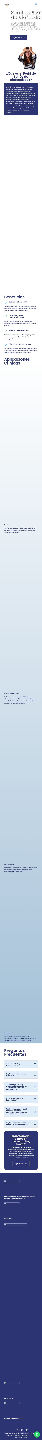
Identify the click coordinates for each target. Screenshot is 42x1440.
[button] (37, 1434)
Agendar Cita (18, 37)
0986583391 (8, 1219)
